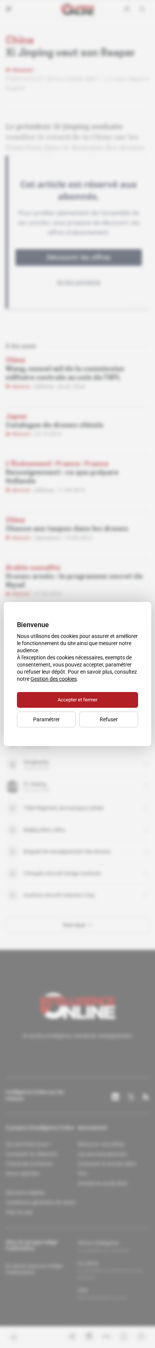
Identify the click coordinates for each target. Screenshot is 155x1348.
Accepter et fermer (77, 700)
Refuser (109, 719)
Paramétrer (46, 719)
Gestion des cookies (53, 679)
